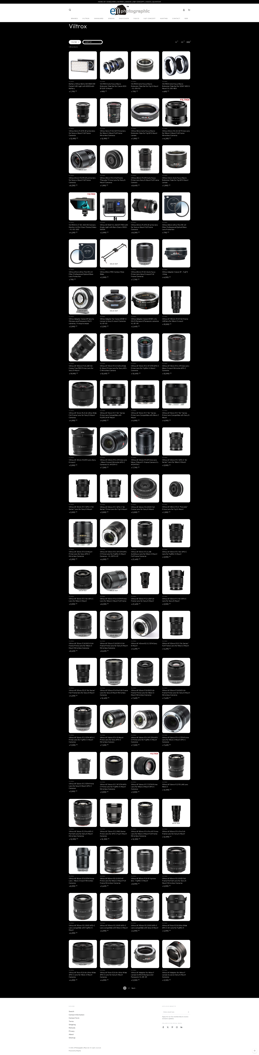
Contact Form (74, 1018)
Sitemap (72, 1038)
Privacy (71, 1031)
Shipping (72, 1025)
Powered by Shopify (75, 1051)
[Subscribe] (189, 1012)
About (71, 1034)
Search (71, 1011)
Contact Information (76, 1015)
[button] (70, 10)
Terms (71, 1021)
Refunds (72, 1028)
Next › (134, 988)
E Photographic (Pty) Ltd (81, 1048)
